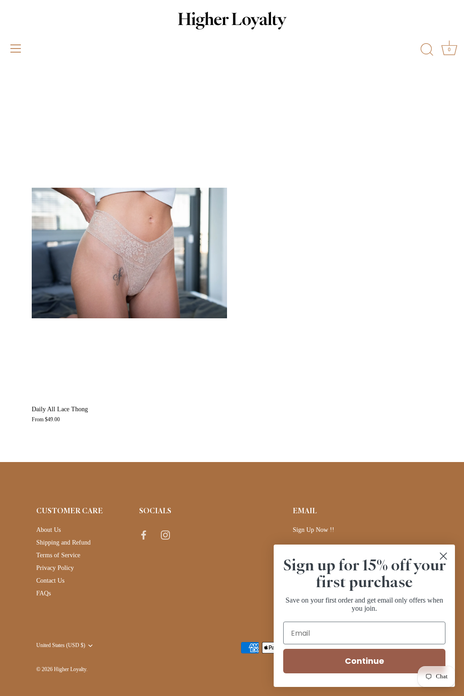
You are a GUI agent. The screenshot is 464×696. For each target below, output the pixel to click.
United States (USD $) (60, 645)
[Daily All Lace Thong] (129, 253)
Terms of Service (58, 555)
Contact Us (50, 580)
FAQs (43, 593)
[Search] (427, 50)
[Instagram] (165, 534)
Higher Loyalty (70, 669)
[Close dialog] (443, 556)
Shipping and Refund (63, 542)
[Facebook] (143, 534)
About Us (48, 529)
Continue (364, 661)
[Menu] (16, 48)
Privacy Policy (55, 568)
